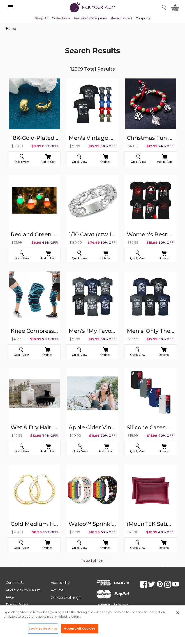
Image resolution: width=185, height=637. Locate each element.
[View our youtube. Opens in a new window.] (175, 584)
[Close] (178, 613)
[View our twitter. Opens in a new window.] (151, 584)
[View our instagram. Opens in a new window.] (167, 584)
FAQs (10, 597)
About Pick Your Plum (23, 590)
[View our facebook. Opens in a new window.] (143, 584)
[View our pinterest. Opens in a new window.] (159, 584)
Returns (57, 590)
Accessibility (60, 583)
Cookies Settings (65, 598)
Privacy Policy (17, 605)
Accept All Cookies (79, 628)
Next (165, 567)
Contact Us (14, 583)
